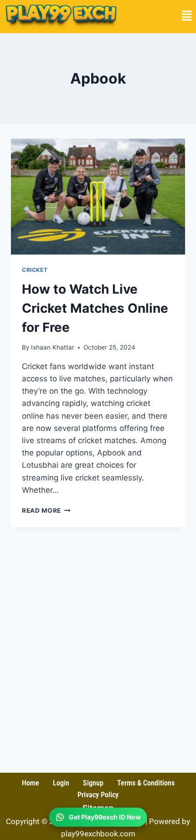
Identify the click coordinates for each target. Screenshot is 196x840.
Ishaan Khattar (52, 347)
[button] (187, 16)
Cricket (34, 269)
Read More (46, 510)
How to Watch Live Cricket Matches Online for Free (95, 308)
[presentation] (98, 197)
